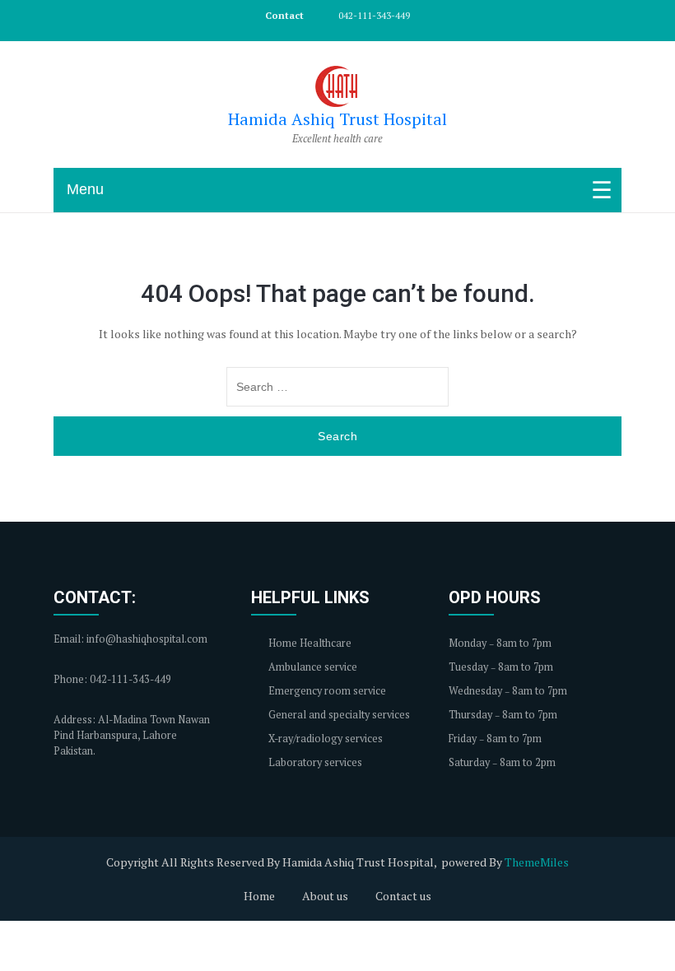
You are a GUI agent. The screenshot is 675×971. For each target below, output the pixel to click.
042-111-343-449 (373, 15)
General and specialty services (338, 715)
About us (325, 896)
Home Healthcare (308, 643)
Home (259, 896)
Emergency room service (326, 691)
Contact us (403, 896)
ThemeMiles (537, 862)
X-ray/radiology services (324, 739)
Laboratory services (314, 762)
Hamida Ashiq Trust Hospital (337, 119)
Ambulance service (311, 667)
